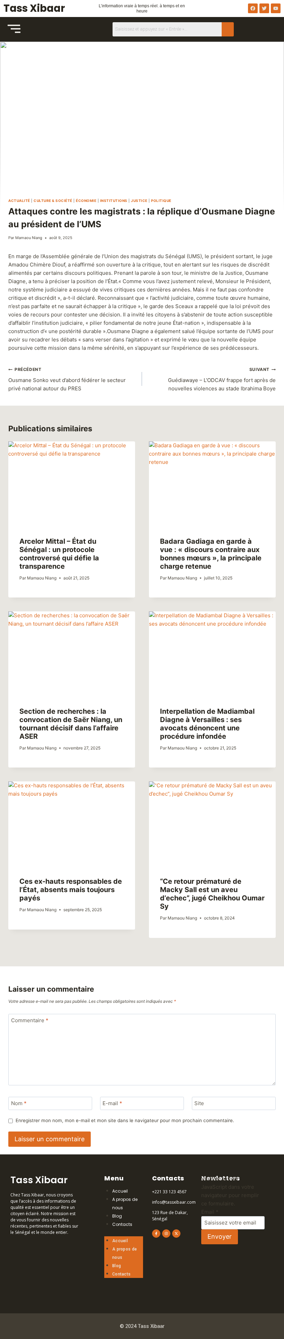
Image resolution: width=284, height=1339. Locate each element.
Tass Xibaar (34, 8)
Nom (19, 1103)
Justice (139, 200)
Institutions (113, 200)
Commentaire (29, 1020)
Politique (161, 200)
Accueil (120, 1191)
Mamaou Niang (28, 237)
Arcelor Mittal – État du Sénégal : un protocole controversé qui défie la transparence (59, 553)
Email (210, 1212)
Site (199, 1103)
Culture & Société (53, 200)
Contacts (122, 1224)
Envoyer (219, 1236)
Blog (117, 1216)
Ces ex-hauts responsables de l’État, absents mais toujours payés (70, 889)
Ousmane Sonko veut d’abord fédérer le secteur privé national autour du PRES (67, 379)
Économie (86, 200)
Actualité (19, 200)
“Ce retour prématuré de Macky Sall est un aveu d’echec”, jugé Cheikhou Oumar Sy (212, 893)
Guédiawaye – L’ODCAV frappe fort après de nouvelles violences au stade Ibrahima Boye (222, 379)
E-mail (112, 1103)
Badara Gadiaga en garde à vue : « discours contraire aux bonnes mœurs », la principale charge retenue (210, 553)
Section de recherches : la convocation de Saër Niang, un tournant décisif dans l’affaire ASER (70, 723)
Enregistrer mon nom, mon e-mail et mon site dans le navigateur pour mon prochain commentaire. (125, 1120)
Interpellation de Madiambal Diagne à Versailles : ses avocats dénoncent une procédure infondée (207, 723)
